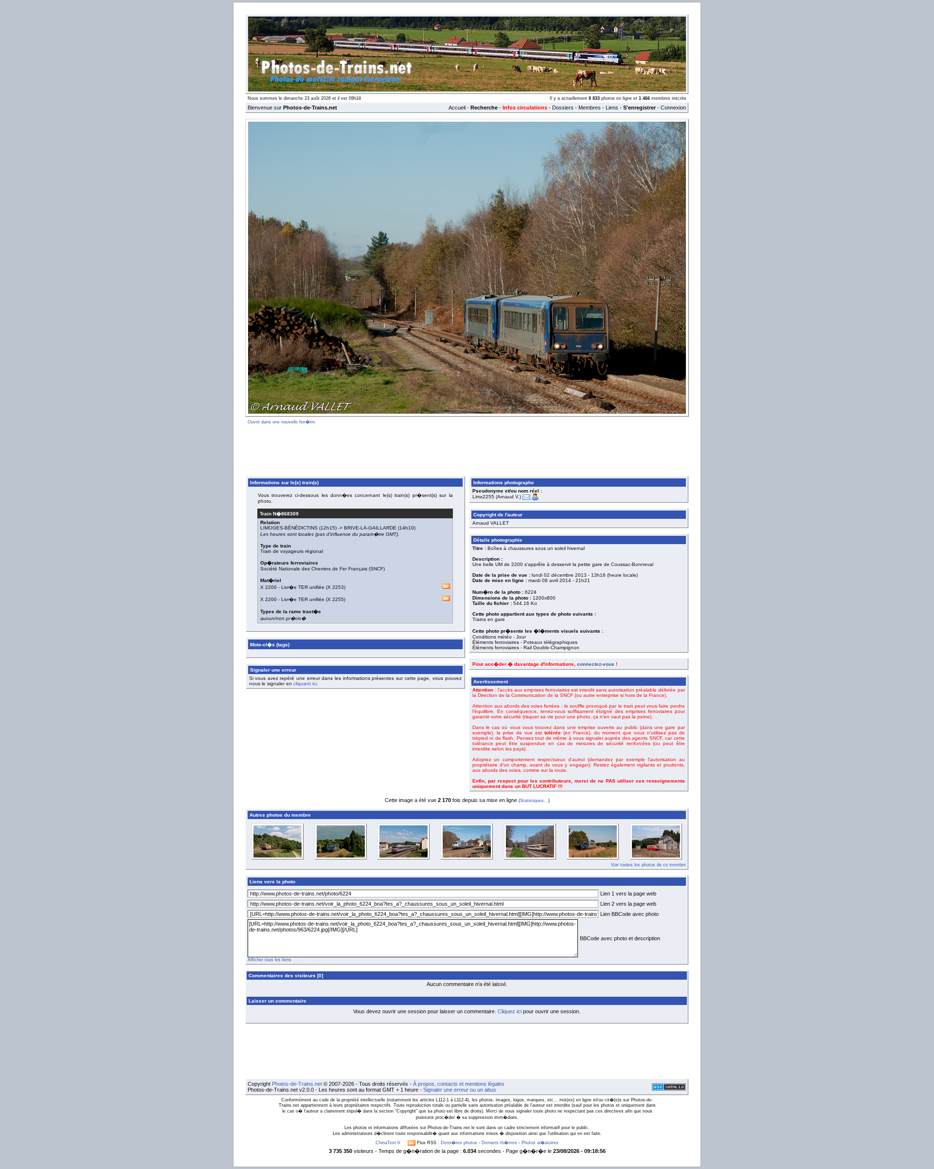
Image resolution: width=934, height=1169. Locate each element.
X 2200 (268, 587)
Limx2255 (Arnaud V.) (496, 496)
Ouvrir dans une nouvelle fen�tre (281, 422)
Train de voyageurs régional (291, 551)
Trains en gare (488, 619)
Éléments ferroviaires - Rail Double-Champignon (525, 647)
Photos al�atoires (539, 1142)
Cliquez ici (509, 1011)
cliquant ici (305, 683)
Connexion (673, 107)
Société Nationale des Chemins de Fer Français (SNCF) (322, 568)
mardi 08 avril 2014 (549, 580)
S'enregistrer (639, 107)
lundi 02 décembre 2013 (559, 575)
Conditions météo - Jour (499, 636)
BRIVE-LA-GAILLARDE (370, 527)
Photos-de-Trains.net (297, 1084)
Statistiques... (534, 800)
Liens (612, 107)
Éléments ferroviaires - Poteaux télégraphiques (524, 642)
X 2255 (335, 599)
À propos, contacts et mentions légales (458, 1084)
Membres (589, 107)
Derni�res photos (459, 1142)
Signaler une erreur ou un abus (459, 1090)
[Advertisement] (467, 449)
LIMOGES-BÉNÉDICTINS (289, 527)
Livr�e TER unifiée (302, 587)
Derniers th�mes (499, 1142)
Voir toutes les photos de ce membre (648, 864)
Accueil (457, 107)
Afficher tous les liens (269, 959)
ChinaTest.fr (388, 1142)
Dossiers (563, 107)
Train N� (279, 513)
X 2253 (335, 587)
